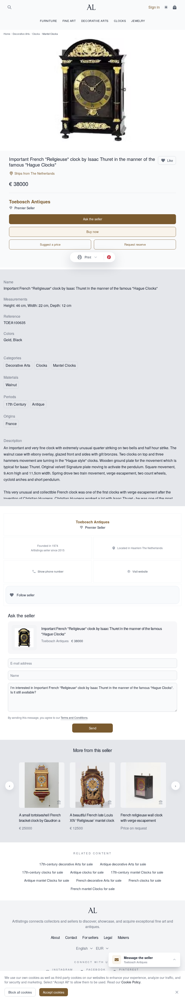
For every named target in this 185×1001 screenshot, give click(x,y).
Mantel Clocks (64, 365)
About (55, 937)
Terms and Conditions (74, 717)
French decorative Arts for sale (98, 880)
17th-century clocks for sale (42, 872)
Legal (108, 937)
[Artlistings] (92, 7)
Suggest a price (50, 244)
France (11, 423)
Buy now (92, 231)
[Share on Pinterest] (109, 257)
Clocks (36, 33)
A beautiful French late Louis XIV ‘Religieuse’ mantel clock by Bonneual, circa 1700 (92, 818)
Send (92, 728)
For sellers (90, 937)
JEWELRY (138, 21)
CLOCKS (120, 21)
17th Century (16, 404)
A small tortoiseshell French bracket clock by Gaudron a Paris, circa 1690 (40, 818)
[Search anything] (9, 7)
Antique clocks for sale (87, 872)
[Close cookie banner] (176, 992)
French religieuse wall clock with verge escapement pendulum (142, 818)
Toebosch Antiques (29, 201)
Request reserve (135, 244)
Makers (123, 937)
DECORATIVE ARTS (95, 21)
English (82, 948)
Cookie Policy (131, 982)
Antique (38, 404)
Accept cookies (53, 992)
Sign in (154, 7)
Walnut (11, 384)
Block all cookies (20, 992)
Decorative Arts (21, 33)
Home (7, 33)
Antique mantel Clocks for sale (46, 880)
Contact (71, 937)
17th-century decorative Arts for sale (66, 864)
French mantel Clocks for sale (93, 888)
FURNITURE (48, 21)
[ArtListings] (92, 910)
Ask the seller (92, 219)
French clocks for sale (145, 880)
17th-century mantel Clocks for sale (137, 872)
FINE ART (69, 21)
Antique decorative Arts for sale (123, 864)
